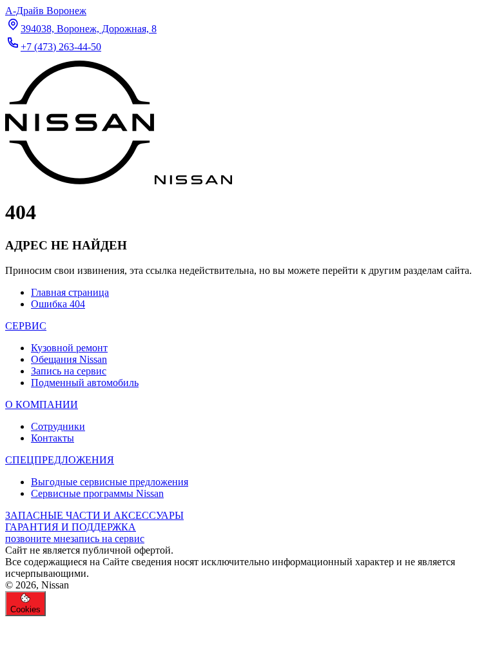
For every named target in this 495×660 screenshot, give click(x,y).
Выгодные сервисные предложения (109, 481)
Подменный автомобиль (85, 382)
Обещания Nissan (69, 359)
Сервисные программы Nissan (97, 493)
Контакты (52, 437)
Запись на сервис (68, 370)
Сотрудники (58, 426)
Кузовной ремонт (69, 347)
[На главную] (118, 180)
